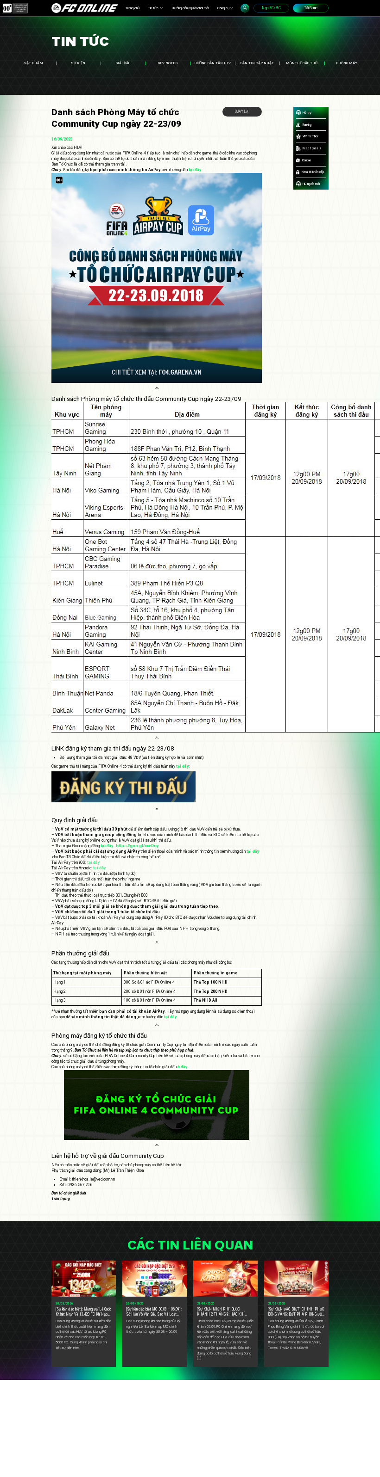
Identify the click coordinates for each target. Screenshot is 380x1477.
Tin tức (153, 8)
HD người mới (311, 184)
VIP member (310, 136)
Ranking (307, 125)
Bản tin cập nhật (257, 63)
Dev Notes (168, 63)
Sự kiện (78, 63)
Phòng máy (346, 63)
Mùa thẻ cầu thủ (301, 63)
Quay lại (242, 111)
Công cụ (223, 8)
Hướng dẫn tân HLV (212, 63)
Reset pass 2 (312, 148)
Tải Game (310, 8)
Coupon (306, 160)
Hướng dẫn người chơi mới (190, 8)
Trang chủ (132, 8)
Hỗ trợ (307, 113)
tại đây (93, 862)
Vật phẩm (33, 63)
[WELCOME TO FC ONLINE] (84, 8)
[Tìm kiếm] (245, 8)
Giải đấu (123, 63)
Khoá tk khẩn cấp (313, 172)
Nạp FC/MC (271, 8)
